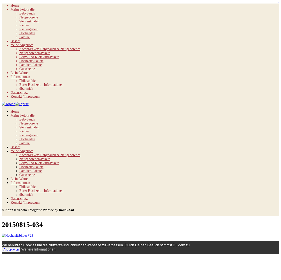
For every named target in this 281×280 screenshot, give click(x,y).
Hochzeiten (27, 33)
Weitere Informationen (38, 249)
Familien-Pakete (30, 65)
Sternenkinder (29, 21)
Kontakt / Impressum (25, 96)
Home (15, 5)
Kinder (24, 25)
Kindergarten (28, 29)
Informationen (20, 77)
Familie (24, 37)
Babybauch (27, 13)
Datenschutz (19, 92)
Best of (15, 41)
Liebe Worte (19, 73)
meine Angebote (22, 45)
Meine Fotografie (22, 9)
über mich (26, 88)
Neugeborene (28, 17)
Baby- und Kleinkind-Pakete (39, 57)
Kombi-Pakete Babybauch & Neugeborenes (49, 49)
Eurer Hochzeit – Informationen (41, 84)
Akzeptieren (11, 249)
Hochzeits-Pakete (31, 61)
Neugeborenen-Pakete (34, 53)
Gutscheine (27, 69)
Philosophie (27, 80)
